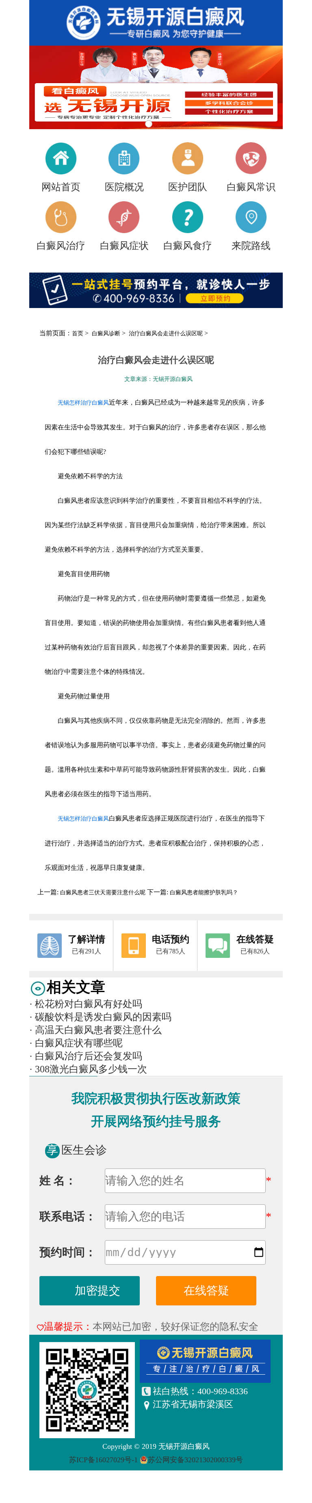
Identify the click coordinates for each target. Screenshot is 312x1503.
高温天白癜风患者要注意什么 (95, 1030)
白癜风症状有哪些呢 (76, 1043)
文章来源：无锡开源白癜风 (158, 379)
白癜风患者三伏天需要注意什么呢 (102, 892)
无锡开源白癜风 (184, 1446)
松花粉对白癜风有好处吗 (85, 1004)
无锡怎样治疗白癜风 (83, 403)
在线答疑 (206, 1290)
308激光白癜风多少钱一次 (88, 1069)
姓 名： (57, 1180)
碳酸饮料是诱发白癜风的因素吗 (100, 1017)
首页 (77, 333)
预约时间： (67, 1252)
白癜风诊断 (107, 333)
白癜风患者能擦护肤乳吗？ (203, 892)
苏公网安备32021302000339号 (195, 1460)
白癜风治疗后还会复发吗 (85, 1056)
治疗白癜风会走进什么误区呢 (166, 333)
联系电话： (67, 1216)
